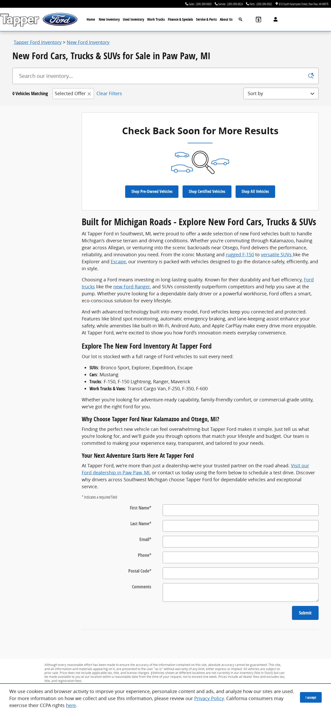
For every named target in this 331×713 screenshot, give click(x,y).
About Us (226, 19)
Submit (305, 613)
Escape (118, 261)
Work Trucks (156, 19)
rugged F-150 (240, 254)
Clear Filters (109, 93)
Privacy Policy (209, 698)
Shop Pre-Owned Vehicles (151, 191)
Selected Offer (70, 93)
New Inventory (109, 19)
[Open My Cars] (274, 19)
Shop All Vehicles (255, 191)
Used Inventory (133, 19)
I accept (310, 697)
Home (91, 19)
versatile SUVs (277, 254)
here (71, 705)
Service (206, 19)
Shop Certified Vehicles (207, 191)
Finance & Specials (180, 19)
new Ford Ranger (131, 286)
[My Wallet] (258, 19)
